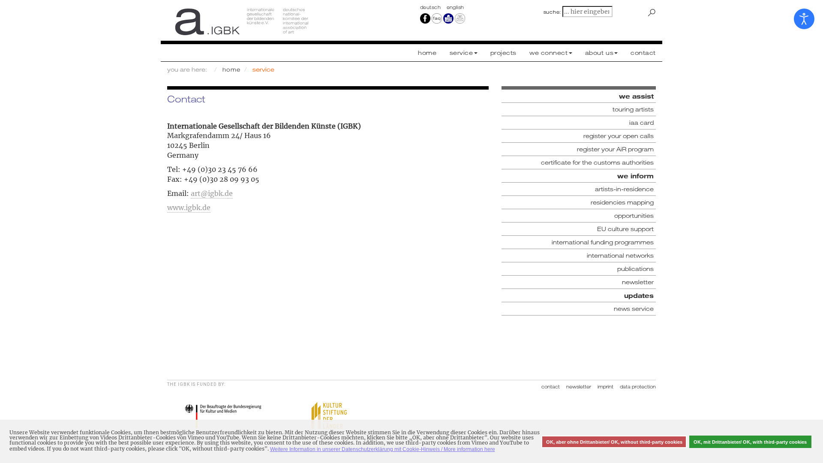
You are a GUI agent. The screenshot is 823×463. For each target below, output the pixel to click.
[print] (460, 18)
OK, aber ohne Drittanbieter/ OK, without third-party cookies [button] (614, 442)
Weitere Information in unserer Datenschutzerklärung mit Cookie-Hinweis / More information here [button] (382, 449)
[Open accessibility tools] (804, 19)
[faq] (436, 18)
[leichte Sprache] (448, 18)
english (455, 7)
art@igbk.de (212, 193)
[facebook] (425, 18)
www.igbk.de (188, 207)
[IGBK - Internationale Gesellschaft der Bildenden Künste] (286, 21)
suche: (553, 12)
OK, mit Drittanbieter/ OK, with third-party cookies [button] (750, 442)
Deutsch (431, 7)
